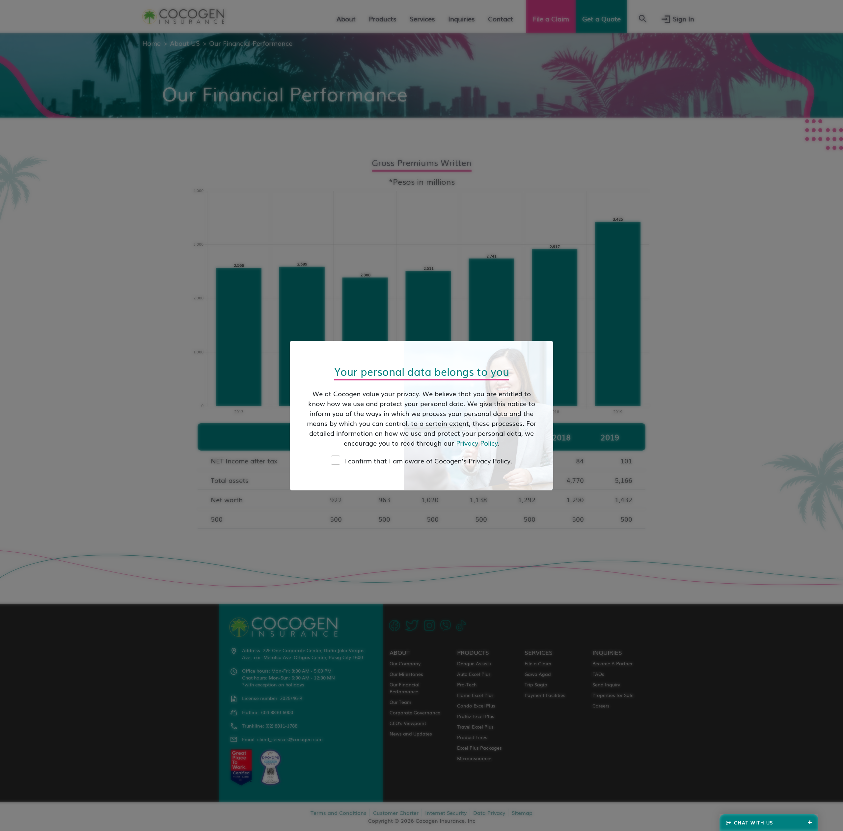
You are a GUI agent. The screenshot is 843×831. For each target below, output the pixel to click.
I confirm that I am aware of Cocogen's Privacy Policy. (428, 460)
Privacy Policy (477, 443)
